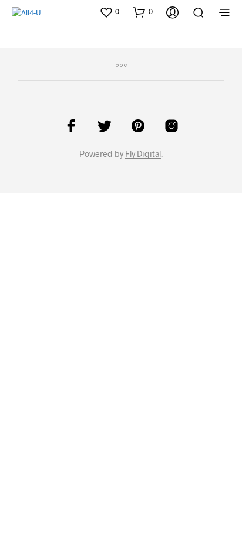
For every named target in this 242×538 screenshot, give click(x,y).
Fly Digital (143, 154)
